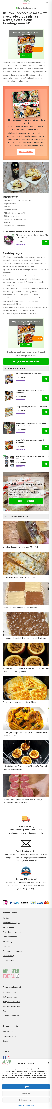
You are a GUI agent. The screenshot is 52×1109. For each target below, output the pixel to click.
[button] (48, 1063)
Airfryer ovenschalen (11, 1006)
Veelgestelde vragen (11, 922)
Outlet (5, 1011)
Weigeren (26, 1093)
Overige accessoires (11, 1016)
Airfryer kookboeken (11, 1001)
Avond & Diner (8, 1031)
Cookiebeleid (21, 1106)
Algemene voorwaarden (12, 951)
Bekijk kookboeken (26, 501)
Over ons (6, 946)
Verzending (7, 941)
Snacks (5, 1041)
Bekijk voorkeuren (26, 1100)
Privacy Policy (30, 1106)
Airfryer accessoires (11, 997)
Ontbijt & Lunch (9, 1036)
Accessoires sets (9, 992)
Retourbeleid (8, 927)
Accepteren (26, 1087)
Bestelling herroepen (12, 932)
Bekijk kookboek (26, 151)
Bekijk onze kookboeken (26, 361)
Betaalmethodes (10, 936)
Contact (6, 918)
